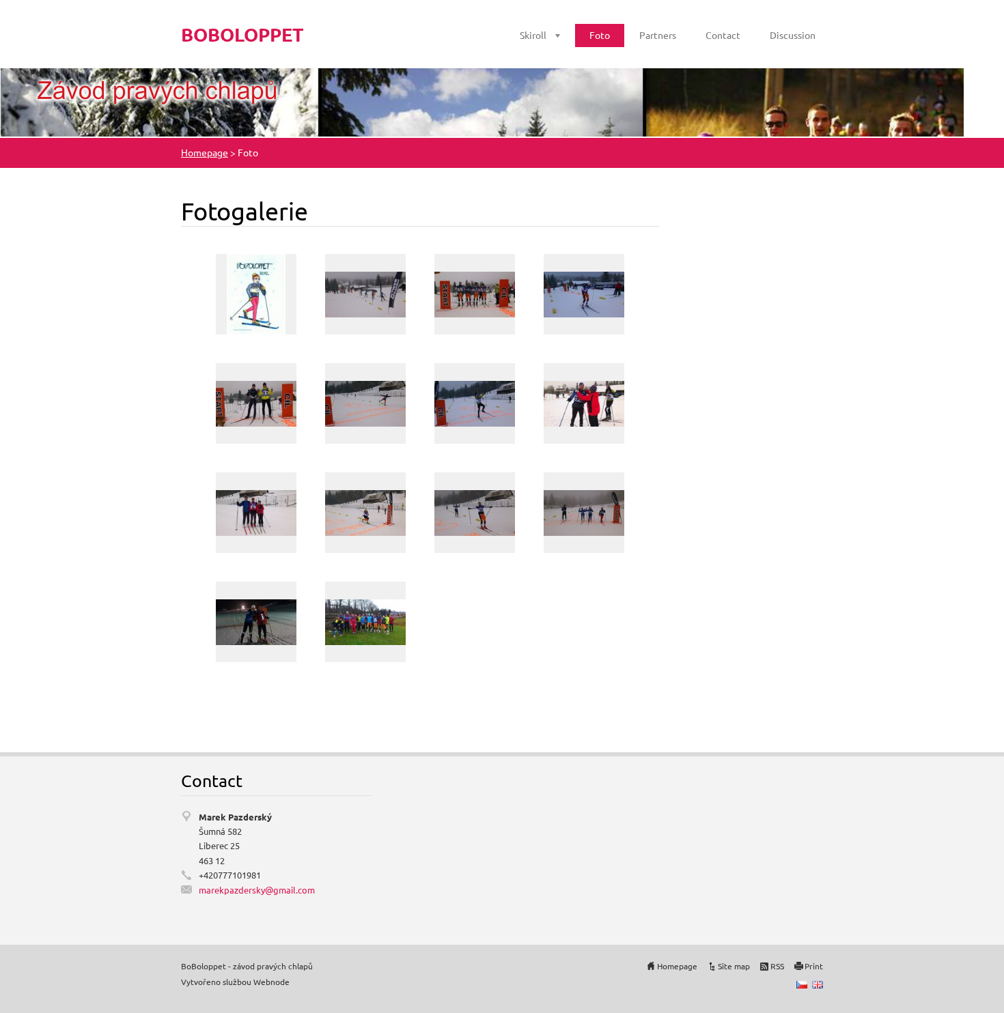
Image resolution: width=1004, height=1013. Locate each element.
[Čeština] (801, 984)
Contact (723, 35)
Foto (599, 35)
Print (814, 965)
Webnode (271, 981)
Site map (734, 965)
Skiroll (533, 35)
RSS (777, 965)
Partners (657, 35)
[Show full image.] (256, 294)
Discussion (792, 35)
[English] (817, 984)
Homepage (204, 152)
